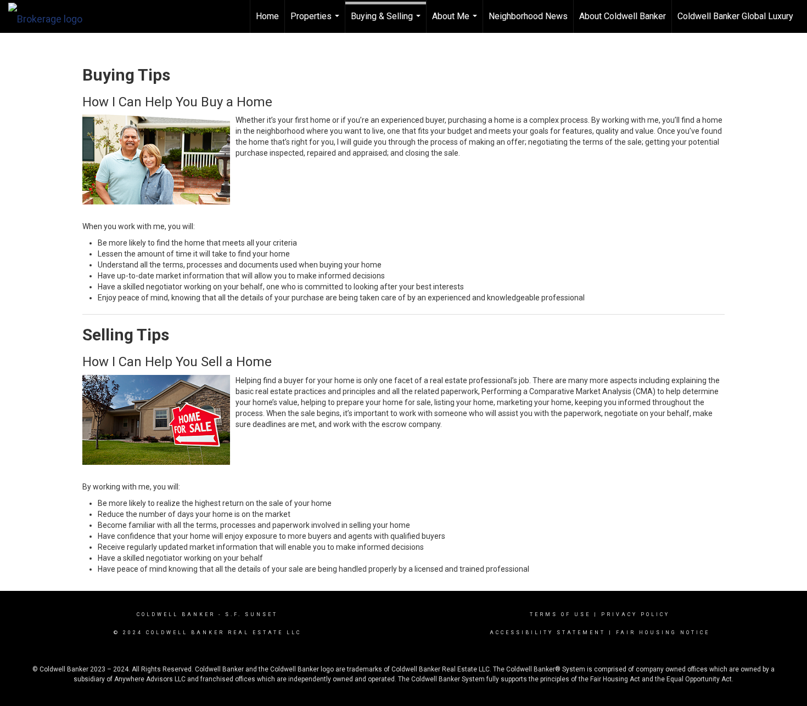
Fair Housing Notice (663, 632)
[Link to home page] (50, 16)
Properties (316, 22)
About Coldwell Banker (622, 16)
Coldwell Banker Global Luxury (735, 16)
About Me (456, 22)
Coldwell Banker (176, 614)
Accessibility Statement (548, 632)
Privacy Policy (635, 614)
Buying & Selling (387, 22)
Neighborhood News (528, 16)
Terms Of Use (560, 614)
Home (267, 16)
